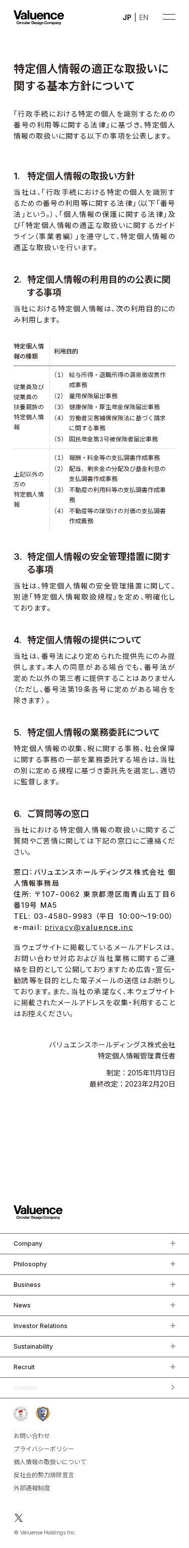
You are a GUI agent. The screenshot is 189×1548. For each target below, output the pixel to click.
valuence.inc (89, 927)
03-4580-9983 (63, 916)
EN (144, 17)
